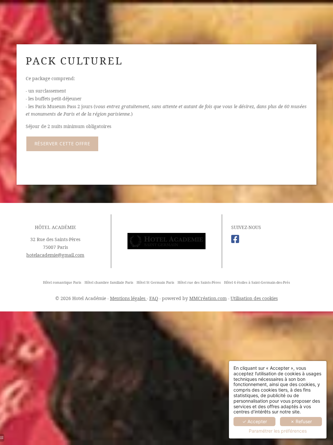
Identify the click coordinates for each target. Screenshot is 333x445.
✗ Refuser (301, 421)
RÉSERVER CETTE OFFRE (62, 143)
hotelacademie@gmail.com (55, 255)
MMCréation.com (208, 298)
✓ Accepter (254, 421)
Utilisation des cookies (254, 298)
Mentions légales (128, 298)
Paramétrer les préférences (278, 431)
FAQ (153, 298)
